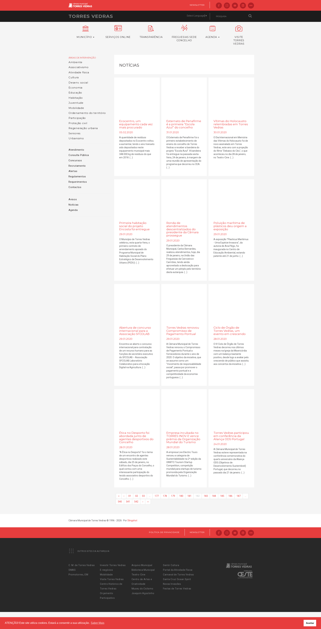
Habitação (76, 97)
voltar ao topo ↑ (306, 619)
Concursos (75, 160)
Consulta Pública (79, 155)
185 (222, 496)
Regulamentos (77, 176)
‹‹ (118, 496)
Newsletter (197, 5)
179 (173, 496)
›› (148, 501)
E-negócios (106, 570)
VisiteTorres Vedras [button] (238, 40)
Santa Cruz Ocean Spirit (177, 579)
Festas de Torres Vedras (177, 588)
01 (129, 496)
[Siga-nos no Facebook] (219, 6)
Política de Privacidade (164, 532)
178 (165, 496)
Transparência (151, 37)
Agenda (73, 210)
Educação (75, 92)
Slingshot (132, 520)
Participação (77, 118)
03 (143, 496)
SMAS (72, 570)
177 (157, 496)
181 (189, 496)
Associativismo (79, 67)
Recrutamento (77, 165)
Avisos (73, 199)
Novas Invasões (172, 584)
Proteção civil (78, 123)
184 (214, 496)
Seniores (74, 133)
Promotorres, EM (78, 574)
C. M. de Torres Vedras (82, 565)
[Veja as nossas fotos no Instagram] (227, 6)
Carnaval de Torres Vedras (178, 574)
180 (181, 496)
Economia (75, 87)
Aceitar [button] (310, 623)
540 (120, 501)
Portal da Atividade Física (177, 570)
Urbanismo (76, 138)
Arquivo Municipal (142, 565)
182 (198, 496)
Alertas (73, 171)
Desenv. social (78, 82)
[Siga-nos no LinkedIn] (243, 6)
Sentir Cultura (171, 565)
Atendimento (76, 149)
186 (230, 496)
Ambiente (75, 62)
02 (136, 496)
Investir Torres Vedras (113, 565)
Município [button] (85, 37)
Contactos (75, 187)
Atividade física (79, 72)
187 (239, 496)
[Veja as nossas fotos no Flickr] (251, 6)
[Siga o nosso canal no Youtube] (235, 6)
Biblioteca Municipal (143, 570)
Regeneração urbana (83, 128)
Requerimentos (78, 181)
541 (128, 501)
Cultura (74, 77)
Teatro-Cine (138, 574)
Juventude (76, 102)
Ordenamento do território (87, 113)
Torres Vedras (91, 16)
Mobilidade (76, 108)
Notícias (74, 204)
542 (136, 501)
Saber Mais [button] (97, 622)
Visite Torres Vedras (112, 579)
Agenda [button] (211, 37)
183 (206, 496)
